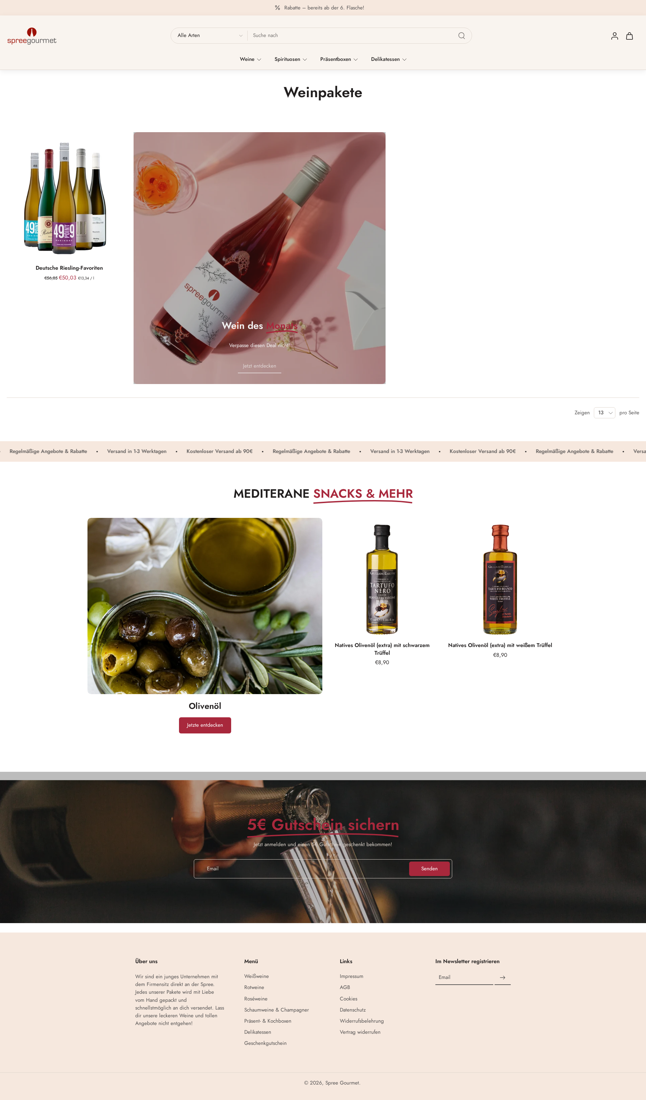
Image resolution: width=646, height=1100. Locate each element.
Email (445, 977)
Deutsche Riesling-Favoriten (69, 268)
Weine (247, 59)
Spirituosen (287, 59)
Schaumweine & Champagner (276, 1010)
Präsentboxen (335, 59)
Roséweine (255, 998)
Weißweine (256, 976)
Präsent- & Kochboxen (267, 1021)
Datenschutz (353, 1010)
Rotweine (254, 987)
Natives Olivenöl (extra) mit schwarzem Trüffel (382, 649)
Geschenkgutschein (265, 1043)
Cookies (348, 998)
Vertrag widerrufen (360, 1032)
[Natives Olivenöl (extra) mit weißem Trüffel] (500, 576)
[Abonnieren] (503, 977)
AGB (345, 987)
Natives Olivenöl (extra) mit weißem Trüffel (500, 645)
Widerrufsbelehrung (362, 1021)
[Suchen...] (461, 35)
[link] (259, 366)
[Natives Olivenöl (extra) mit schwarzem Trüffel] (382, 576)
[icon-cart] (629, 35)
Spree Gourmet (342, 1083)
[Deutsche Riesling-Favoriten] (69, 194)
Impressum (351, 976)
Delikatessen (385, 59)
